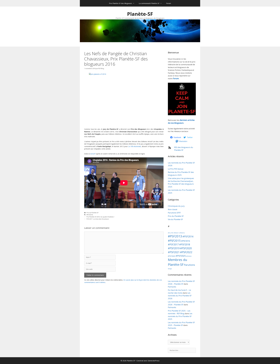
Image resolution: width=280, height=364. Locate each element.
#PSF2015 (174, 241)
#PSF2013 (175, 236)
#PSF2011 (176, 233)
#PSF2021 (174, 252)
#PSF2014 (187, 236)
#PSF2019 (174, 248)
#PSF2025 (181, 255)
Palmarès (172, 286)
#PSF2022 (186, 252)
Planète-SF (140, 14)
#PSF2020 (186, 248)
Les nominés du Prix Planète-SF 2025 (180, 316)
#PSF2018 (184, 244)
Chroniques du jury (176, 206)
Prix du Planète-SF (92, 213)
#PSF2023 (171, 256)
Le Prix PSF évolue (175, 169)
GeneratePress (153, 361)
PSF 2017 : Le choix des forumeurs (98, 219)
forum (176, 78)
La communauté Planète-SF (149, 3)
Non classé (172, 209)
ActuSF (92, 154)
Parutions (189, 264)
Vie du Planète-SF (175, 219)
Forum (168, 3)
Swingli (170, 268)
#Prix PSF (170, 233)
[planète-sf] (182, 114)
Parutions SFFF (174, 212)
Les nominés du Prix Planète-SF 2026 (180, 296)
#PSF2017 (173, 244)
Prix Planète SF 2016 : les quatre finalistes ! (100, 217)
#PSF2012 (182, 233)
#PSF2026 (188, 256)
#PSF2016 (90, 215)
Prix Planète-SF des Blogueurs (120, 3)
